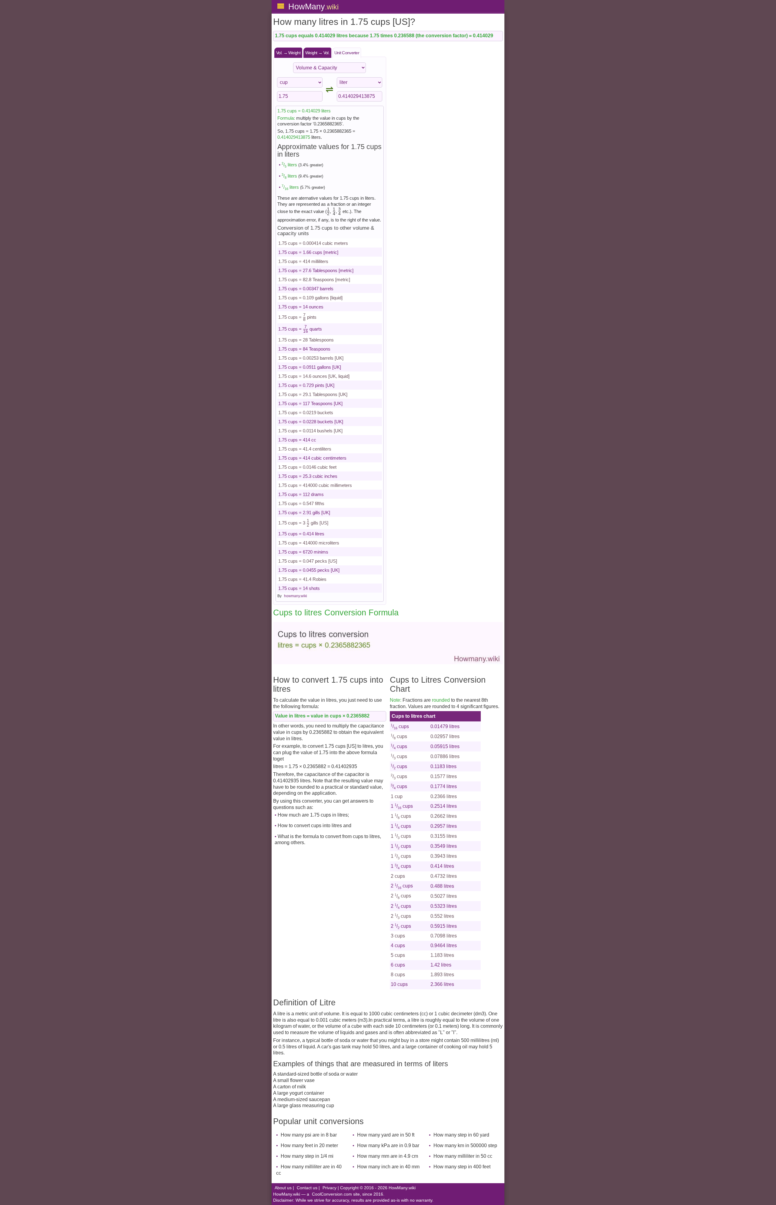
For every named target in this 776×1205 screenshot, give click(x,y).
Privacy (329, 1188)
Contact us (307, 1188)
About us (283, 1188)
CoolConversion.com (332, 1194)
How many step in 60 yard (461, 1134)
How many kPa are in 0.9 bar (388, 1145)
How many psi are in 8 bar (309, 1134)
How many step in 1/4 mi (307, 1156)
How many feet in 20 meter (309, 1145)
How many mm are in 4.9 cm (387, 1156)
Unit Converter (346, 52)
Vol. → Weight (288, 52)
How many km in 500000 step (465, 1145)
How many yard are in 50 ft (385, 1134)
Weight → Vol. (317, 52)
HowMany (313, 6)
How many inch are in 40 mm (388, 1166)
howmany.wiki (295, 596)
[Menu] (280, 6)
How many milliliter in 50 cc (462, 1156)
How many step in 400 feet (461, 1166)
